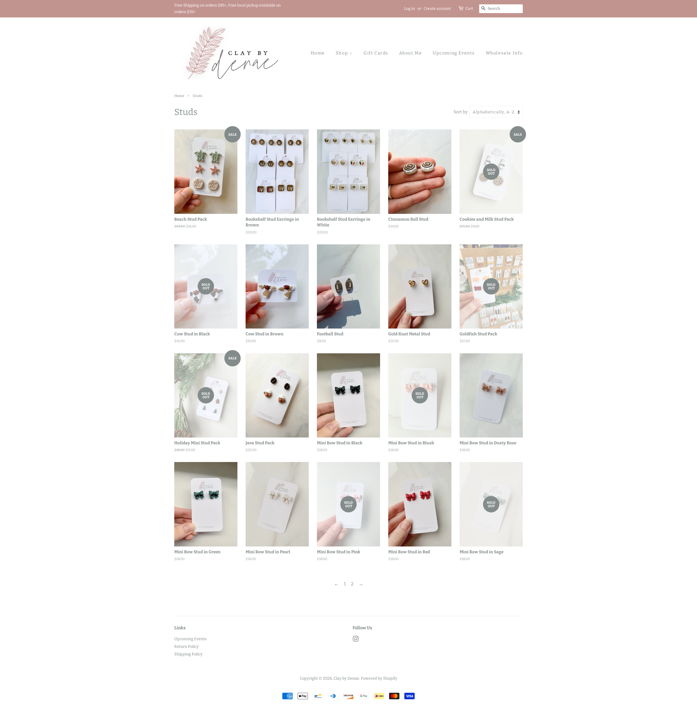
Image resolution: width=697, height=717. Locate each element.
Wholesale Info (504, 53)
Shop (342, 53)
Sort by (460, 112)
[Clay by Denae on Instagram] (356, 639)
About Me (410, 53)
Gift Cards (375, 53)
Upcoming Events (454, 53)
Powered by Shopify (379, 678)
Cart (469, 8)
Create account (437, 8)
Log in (409, 8)
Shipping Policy (188, 654)
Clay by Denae (346, 678)
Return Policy (186, 646)
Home (318, 53)
